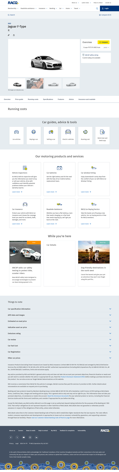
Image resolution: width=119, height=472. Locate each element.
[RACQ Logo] (105, 430)
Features (61, 99)
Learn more (16, 192)
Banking (52, 8)
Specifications (48, 99)
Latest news (85, 3)
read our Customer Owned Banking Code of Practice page (50, 418)
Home (68, 8)
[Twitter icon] (17, 437)
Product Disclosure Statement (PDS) (73, 377)
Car (60, 8)
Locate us (108, 3)
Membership (12, 8)
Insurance (42, 8)
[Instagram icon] (30, 437)
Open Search (97, 8)
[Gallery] (44, 58)
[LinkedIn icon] (36, 437)
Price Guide (19, 99)
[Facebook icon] (11, 437)
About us (74, 3)
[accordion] (59, 309)
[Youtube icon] (23, 437)
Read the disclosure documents (58, 396)
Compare (105, 42)
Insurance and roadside (87, 99)
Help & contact (98, 3)
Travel (76, 8)
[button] (109, 8)
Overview (7, 99)
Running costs (33, 99)
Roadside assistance (27, 8)
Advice (71, 99)
